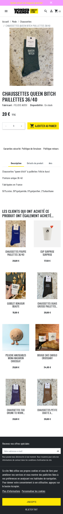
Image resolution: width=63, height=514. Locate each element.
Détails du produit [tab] (35, 163)
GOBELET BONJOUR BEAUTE (16, 305)
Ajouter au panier (43, 126)
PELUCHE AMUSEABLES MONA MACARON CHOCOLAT (16, 358)
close (51, 2)
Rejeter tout (31, 509)
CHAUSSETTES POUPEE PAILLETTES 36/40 (15, 253)
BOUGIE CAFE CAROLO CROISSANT (47, 356)
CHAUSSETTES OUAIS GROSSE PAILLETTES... (47, 305)
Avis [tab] (50, 163)
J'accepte (31, 501)
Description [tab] (16, 163)
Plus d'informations (11, 491)
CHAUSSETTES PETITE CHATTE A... (47, 411)
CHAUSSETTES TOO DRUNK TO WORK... (16, 411)
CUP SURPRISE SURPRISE (47, 253)
